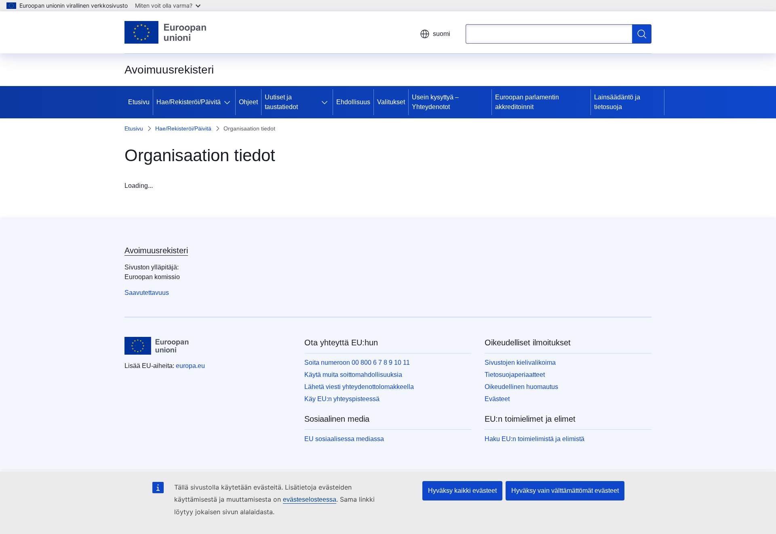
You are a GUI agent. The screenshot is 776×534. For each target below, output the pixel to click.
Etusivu (139, 102)
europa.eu (190, 365)
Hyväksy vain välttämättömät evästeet (565, 490)
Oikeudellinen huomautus (521, 386)
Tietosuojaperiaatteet (515, 374)
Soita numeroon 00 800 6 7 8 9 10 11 (357, 362)
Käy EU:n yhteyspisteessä (342, 398)
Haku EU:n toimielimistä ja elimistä (534, 438)
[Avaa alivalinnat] (228, 102)
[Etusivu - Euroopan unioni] (165, 32)
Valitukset (391, 102)
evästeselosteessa (309, 499)
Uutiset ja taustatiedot (281, 102)
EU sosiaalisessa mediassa (344, 438)
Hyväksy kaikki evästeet (462, 490)
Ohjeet (248, 102)
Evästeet (497, 398)
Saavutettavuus (146, 292)
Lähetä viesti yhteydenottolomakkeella (359, 386)
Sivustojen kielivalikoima (520, 362)
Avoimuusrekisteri (156, 250)
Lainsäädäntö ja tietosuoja (617, 102)
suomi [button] (441, 33)
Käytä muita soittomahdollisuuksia (353, 374)
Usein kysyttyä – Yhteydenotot (435, 102)
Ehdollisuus (353, 102)
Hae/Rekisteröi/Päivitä (188, 102)
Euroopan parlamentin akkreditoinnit (527, 102)
